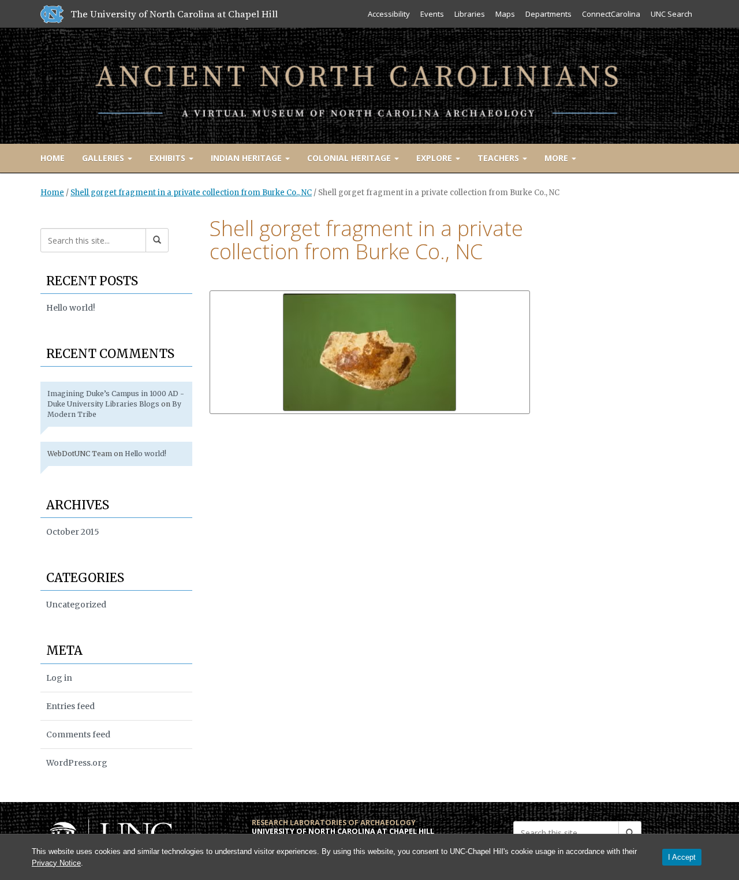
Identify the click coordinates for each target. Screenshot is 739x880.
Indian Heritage (247, 157)
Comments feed (78, 734)
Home (52, 157)
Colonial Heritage (350, 157)
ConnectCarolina (611, 14)
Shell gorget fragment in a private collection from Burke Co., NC (191, 192)
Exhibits (169, 157)
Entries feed (70, 706)
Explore (435, 157)
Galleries (104, 157)
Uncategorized (76, 604)
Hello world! (70, 308)
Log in (59, 678)
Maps (505, 14)
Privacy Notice (56, 863)
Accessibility (389, 14)
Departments (548, 14)
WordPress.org (76, 763)
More (557, 157)
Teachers (499, 157)
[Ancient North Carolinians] (369, 83)
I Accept (682, 857)
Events (432, 14)
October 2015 (72, 532)
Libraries (469, 14)
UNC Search (671, 14)
